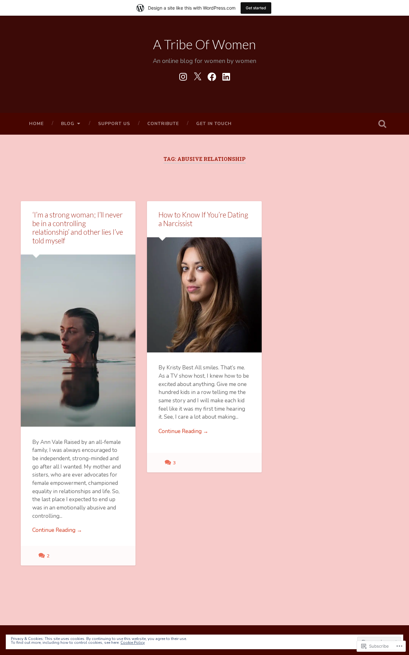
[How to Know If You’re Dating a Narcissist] (204, 294)
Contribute (163, 124)
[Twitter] (197, 76)
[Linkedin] (226, 76)
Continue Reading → (57, 530)
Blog (67, 124)
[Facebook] (212, 76)
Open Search (382, 124)
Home (36, 124)
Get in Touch (214, 124)
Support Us (114, 124)
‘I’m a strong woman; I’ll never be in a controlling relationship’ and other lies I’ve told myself (77, 227)
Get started (256, 7)
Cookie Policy (132, 642)
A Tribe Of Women (204, 44)
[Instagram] (183, 76)
